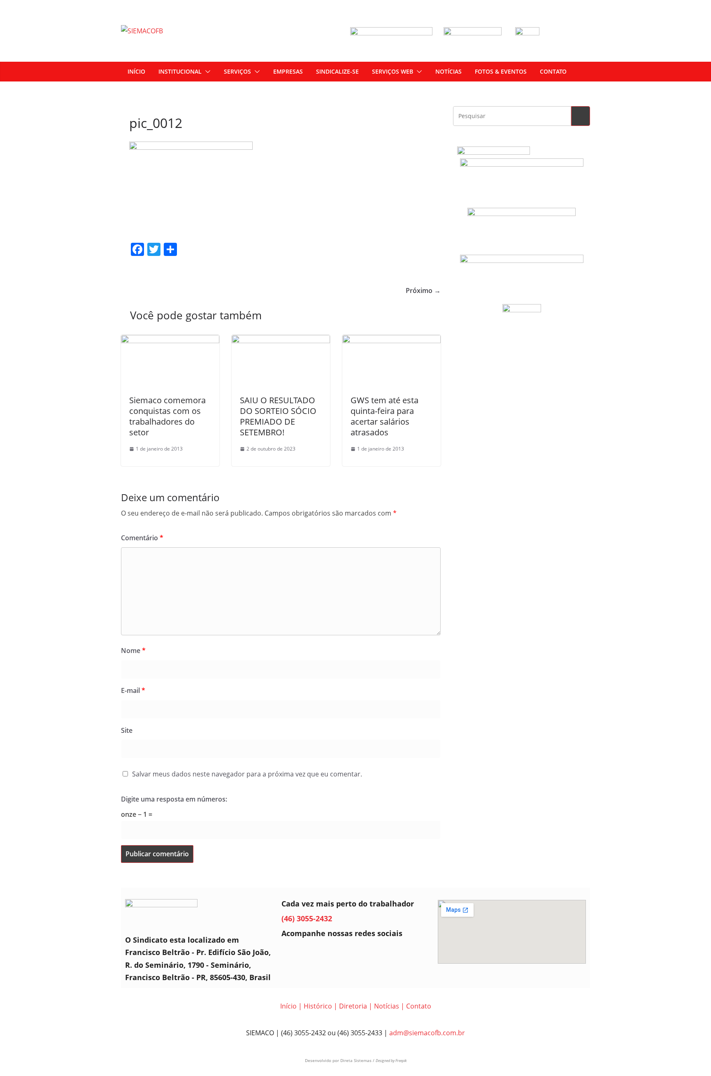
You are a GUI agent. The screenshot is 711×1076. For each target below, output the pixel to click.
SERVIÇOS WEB (392, 71)
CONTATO (553, 71)
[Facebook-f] (291, 953)
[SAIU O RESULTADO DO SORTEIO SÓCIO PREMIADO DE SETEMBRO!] (281, 340)
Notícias (386, 1006)
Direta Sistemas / (358, 1060)
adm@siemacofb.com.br (427, 1032)
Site (126, 730)
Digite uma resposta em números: (174, 799)
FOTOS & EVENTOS (501, 71)
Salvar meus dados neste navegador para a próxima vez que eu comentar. (247, 774)
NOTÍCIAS (448, 71)
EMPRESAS (288, 71)
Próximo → (423, 290)
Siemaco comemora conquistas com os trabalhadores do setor (167, 416)
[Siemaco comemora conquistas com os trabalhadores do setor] (170, 340)
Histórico (318, 1006)
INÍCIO (136, 71)
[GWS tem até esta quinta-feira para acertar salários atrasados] (391, 340)
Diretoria (353, 1006)
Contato (418, 1006)
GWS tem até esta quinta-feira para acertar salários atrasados (384, 416)
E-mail (133, 690)
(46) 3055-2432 (306, 918)
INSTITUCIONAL (180, 71)
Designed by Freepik (391, 1060)
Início (288, 1006)
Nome (133, 650)
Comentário (142, 537)
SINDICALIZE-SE (337, 71)
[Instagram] (314, 953)
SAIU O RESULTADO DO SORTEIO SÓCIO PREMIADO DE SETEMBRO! (278, 416)
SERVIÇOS (237, 71)
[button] (206, 71)
